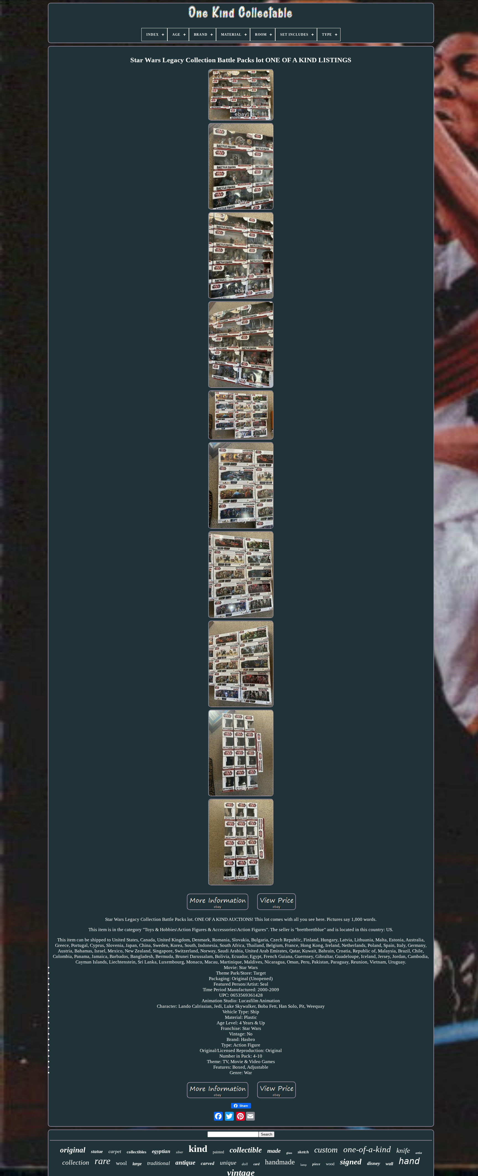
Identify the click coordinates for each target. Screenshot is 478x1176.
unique (228, 1162)
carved (207, 1163)
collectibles (136, 1152)
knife (403, 1150)
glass (289, 1152)
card (256, 1164)
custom (326, 1149)
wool (121, 1163)
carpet (114, 1151)
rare (102, 1161)
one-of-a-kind (367, 1149)
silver (179, 1152)
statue (97, 1151)
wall (389, 1163)
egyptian (161, 1151)
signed (351, 1161)
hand (409, 1161)
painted (218, 1152)
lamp (303, 1164)
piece (316, 1164)
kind (198, 1148)
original (72, 1150)
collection (75, 1162)
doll (245, 1164)
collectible (246, 1150)
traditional (158, 1163)
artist (418, 1152)
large (137, 1163)
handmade (280, 1162)
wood (330, 1164)
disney (373, 1163)
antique (185, 1162)
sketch (303, 1152)
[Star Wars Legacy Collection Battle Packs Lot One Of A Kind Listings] (241, 96)
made (274, 1150)
